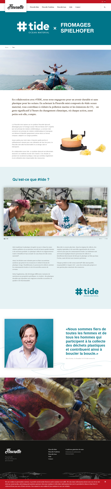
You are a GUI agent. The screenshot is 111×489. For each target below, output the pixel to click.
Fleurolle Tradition (48, 7)
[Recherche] (104, 7)
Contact (77, 7)
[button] (55, 212)
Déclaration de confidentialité (73, 452)
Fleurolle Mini (34, 7)
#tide (70, 7)
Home (6, 47)
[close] (105, 481)
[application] (55, 409)
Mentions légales (70, 454)
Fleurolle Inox (61, 7)
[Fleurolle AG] (15, 6)
